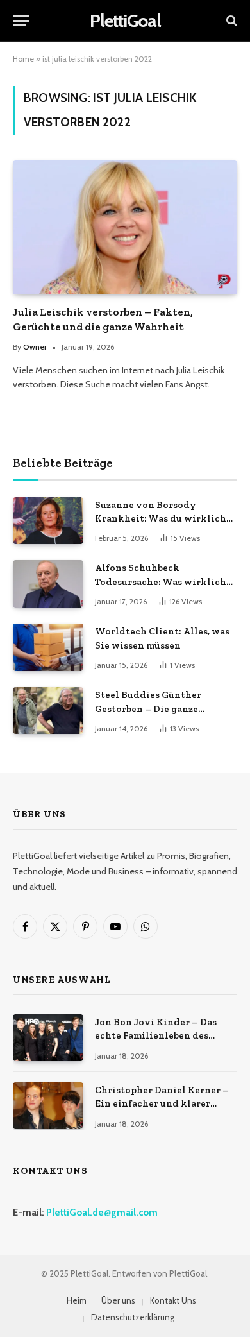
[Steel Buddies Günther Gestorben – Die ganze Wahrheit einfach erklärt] (48, 710)
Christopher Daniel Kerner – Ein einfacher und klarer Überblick (162, 1103)
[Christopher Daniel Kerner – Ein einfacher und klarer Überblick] (48, 1105)
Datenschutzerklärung (132, 1317)
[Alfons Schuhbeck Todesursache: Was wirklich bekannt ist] (48, 583)
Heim (77, 1300)
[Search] (230, 20)
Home (23, 59)
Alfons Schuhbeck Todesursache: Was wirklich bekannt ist (160, 581)
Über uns (118, 1300)
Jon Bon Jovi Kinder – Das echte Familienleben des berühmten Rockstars (156, 1035)
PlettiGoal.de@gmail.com (102, 1212)
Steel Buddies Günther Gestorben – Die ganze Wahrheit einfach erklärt (155, 708)
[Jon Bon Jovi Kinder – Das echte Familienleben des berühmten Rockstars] (48, 1037)
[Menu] (21, 20)
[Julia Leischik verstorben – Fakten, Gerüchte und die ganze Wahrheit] (125, 227)
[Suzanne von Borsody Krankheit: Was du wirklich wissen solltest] (48, 520)
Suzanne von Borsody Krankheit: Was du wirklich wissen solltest (160, 518)
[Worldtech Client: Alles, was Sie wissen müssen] (48, 647)
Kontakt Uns (173, 1300)
